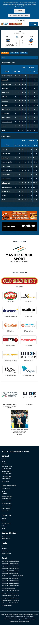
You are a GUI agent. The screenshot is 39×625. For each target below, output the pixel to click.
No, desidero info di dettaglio (19, 15)
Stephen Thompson (7, 75)
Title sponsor (19, 286)
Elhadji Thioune (5, 88)
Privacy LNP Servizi (10, 616)
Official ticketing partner (11, 316)
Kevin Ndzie (5, 101)
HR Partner (10, 331)
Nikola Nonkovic (6, 174)
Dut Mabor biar (5, 113)
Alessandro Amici (6, 153)
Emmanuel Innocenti (7, 122)
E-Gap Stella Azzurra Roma (10, 45)
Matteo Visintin (6, 109)
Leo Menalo (5, 105)
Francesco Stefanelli (7, 187)
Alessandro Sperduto (7, 162)
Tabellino (23, 53)
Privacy (35, 614)
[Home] (11, 23)
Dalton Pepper (5, 158)
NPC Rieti (30, 44)
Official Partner (28, 331)
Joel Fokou (4, 96)
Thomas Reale (5, 92)
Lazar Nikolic (5, 80)
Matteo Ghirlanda (6, 117)
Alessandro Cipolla (6, 84)
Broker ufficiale (28, 360)
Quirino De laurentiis (7, 170)
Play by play (14, 53)
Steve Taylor (5, 149)
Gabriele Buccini (6, 191)
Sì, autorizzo (18, 11)
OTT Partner (28, 346)
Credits (31, 616)
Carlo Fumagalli (6, 183)
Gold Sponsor (10, 301)
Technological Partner (10, 360)
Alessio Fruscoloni (6, 179)
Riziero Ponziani (6, 166)
